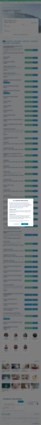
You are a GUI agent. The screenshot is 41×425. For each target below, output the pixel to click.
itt (21, 205)
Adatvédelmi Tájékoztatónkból (18, 207)
